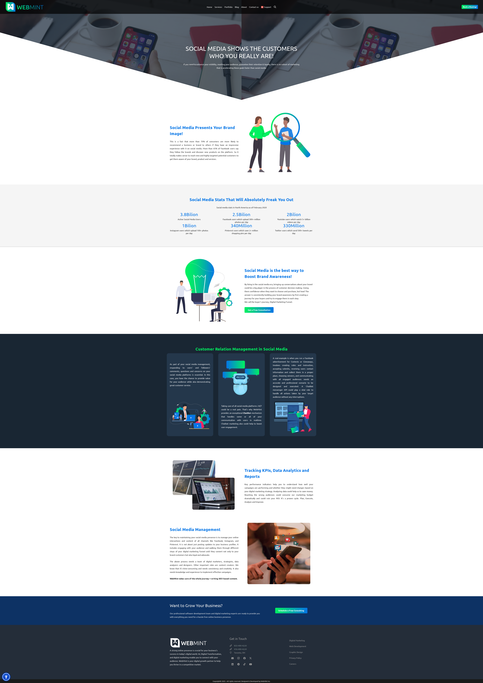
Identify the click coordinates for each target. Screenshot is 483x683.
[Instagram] (239, 658)
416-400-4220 (240, 649)
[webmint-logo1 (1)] (25, 7)
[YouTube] (251, 664)
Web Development (297, 646)
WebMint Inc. (265, 681)
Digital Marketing (297, 640)
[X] (251, 658)
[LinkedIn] (233, 664)
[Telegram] (239, 664)
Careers (292, 664)
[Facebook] (245, 658)
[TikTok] (245, 664)
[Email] (233, 658)
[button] (274, 7)
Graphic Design (296, 652)
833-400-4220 (240, 645)
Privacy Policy (295, 658)
